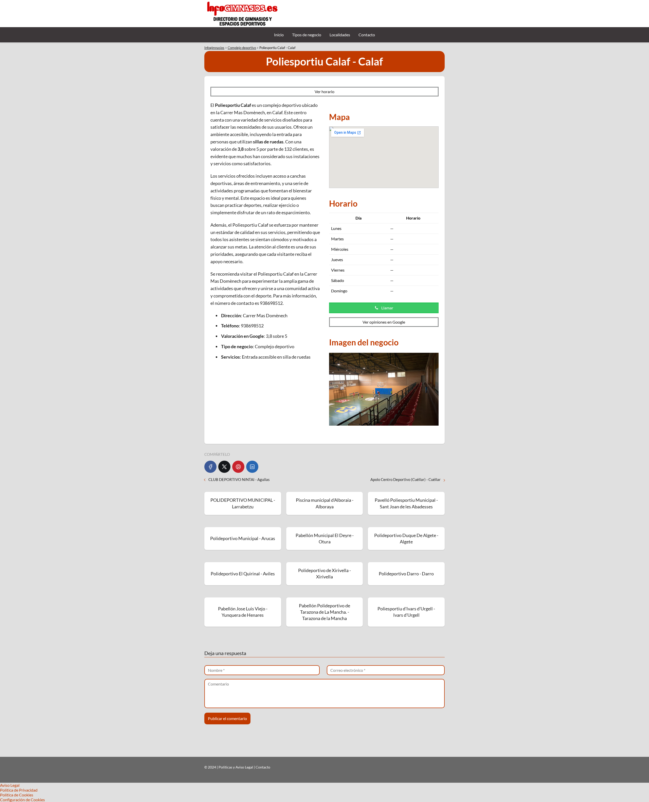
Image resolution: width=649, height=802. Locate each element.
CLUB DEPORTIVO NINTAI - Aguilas (239, 479)
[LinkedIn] (252, 467)
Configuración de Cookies (22, 799)
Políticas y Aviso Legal (236, 767)
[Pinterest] (238, 467)
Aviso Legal (10, 785)
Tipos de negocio (306, 34)
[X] (224, 467)
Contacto (366, 34)
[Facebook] (210, 467)
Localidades (340, 34)
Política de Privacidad (19, 790)
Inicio (279, 34)
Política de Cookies (16, 794)
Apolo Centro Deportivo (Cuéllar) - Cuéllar (405, 479)
